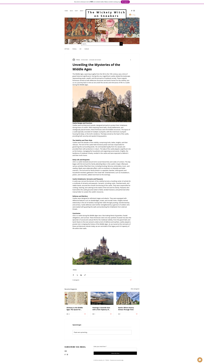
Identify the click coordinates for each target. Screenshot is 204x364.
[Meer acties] (130, 60)
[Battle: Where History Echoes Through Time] (127, 298)
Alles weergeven (135, 289)
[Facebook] (132, 10)
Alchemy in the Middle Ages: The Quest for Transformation (75, 309)
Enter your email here (100, 346)
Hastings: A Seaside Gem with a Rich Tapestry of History (101, 309)
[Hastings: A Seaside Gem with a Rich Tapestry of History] (102, 298)
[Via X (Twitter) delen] (77, 275)
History (74, 49)
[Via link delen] (85, 275)
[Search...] (121, 44)
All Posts (67, 49)
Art (80, 49)
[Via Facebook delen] (73, 275)
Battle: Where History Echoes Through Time (126, 309)
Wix (122, 360)
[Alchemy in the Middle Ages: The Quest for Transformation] (76, 298)
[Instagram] (134, 10)
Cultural (86, 49)
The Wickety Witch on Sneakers (106, 14)
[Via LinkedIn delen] (81, 275)
